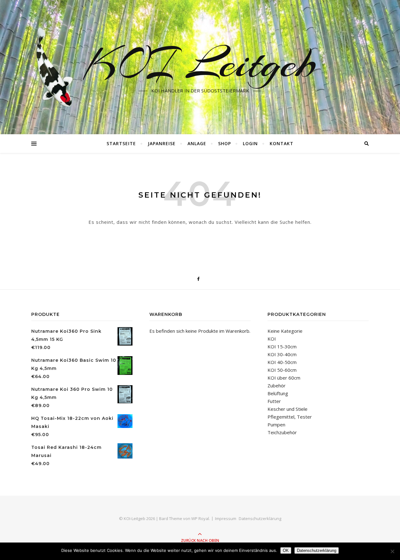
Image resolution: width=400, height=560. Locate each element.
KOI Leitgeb (200, 63)
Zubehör (277, 385)
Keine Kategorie (285, 331)
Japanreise (162, 143)
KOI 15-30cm (282, 346)
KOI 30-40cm (282, 354)
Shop (224, 143)
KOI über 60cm (284, 378)
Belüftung (278, 393)
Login (250, 143)
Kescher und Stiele (288, 409)
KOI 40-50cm (282, 362)
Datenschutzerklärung (260, 518)
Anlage (197, 143)
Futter (274, 401)
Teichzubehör (282, 432)
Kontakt (281, 143)
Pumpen (276, 424)
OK (286, 550)
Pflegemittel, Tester (290, 417)
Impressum (225, 518)
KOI (272, 339)
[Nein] (392, 551)
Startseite (121, 143)
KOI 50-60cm (282, 370)
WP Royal (200, 518)
